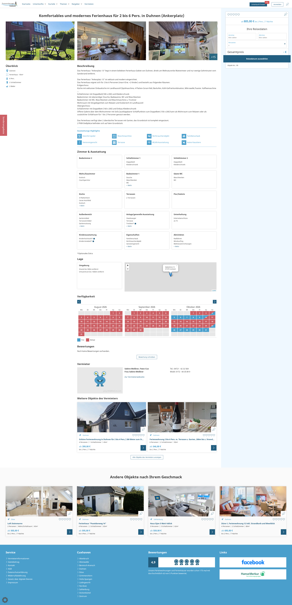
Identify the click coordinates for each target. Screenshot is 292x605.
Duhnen (82, 569)
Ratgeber (76, 4)
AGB (10, 569)
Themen (63, 4)
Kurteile (51, 4)
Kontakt (11, 565)
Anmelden (277, 4)
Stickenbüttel (85, 593)
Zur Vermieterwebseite (134, 377)
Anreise (231, 35)
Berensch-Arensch (87, 565)
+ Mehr (129, 185)
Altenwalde (84, 562)
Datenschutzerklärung (17, 572)
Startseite (26, 4)
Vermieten (89, 4)
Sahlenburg (84, 589)
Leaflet (214, 290)
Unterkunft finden (259, 3)
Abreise (262, 35)
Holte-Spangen (85, 579)
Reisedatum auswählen (257, 59)
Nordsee (83, 586)
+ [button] (127, 265)
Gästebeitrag (13, 562)
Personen (232, 42)
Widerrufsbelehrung (17, 575)
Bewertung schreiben (147, 357)
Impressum (13, 582)
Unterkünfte (38, 4)
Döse (81, 572)
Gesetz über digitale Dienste (20, 579)
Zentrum (83, 596)
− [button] (127, 268)
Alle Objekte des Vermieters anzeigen (147, 457)
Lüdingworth (84, 582)
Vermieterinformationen (18, 558)
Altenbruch (84, 558)
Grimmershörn (85, 575)
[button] (5, 600)
